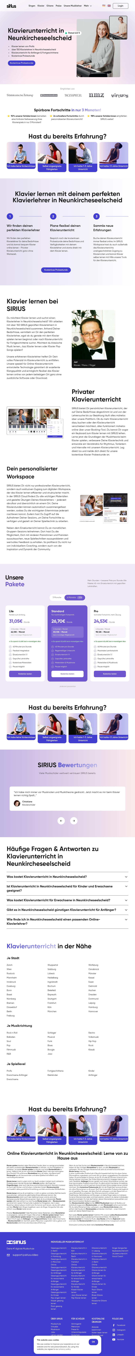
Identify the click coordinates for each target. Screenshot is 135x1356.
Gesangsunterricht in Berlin (58, 1249)
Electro (91, 1033)
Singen (32, 6)
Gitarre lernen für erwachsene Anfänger (99, 1278)
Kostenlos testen (25, 674)
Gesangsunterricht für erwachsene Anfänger (58, 1278)
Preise (58, 6)
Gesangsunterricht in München (58, 1260)
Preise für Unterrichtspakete (78, 1331)
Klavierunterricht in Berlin (79, 1255)
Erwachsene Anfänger (17, 1075)
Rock (90, 1046)
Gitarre (50, 6)
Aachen (92, 990)
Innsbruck (11, 982)
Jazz (50, 1054)
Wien (9, 969)
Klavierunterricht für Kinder (78, 1285)
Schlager (52, 1033)
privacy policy (65, 1349)
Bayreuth (52, 995)
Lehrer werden (57, 1335)
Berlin (9, 1012)
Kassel (91, 978)
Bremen (10, 1003)
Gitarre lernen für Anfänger (99, 1271)
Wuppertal (53, 965)
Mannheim (12, 978)
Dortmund (93, 999)
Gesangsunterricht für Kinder (58, 1294)
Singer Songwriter (119, 1248)
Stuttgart (52, 999)
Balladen (11, 1037)
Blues (50, 1046)
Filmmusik (11, 1050)
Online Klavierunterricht (78, 1266)
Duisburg (11, 986)
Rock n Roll (12, 1033)
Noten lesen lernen (99, 1333)
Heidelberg (53, 978)
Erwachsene (12, 1079)
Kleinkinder (53, 1075)
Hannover (93, 1012)
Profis (9, 1071)
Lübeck (51, 974)
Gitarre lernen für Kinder (99, 1285)
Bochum (52, 986)
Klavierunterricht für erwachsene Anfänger (78, 1278)
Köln (50, 1007)
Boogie (51, 1050)
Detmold (92, 986)
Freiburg (11, 1016)
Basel (9, 995)
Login (120, 6)
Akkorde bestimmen (96, 1328)
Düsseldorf (12, 1007)
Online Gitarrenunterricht (99, 1266)
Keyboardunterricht (120, 1251)
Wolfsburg (93, 965)
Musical (51, 1037)
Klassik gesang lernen (57, 1302)
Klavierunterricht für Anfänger (78, 1271)
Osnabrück (93, 969)
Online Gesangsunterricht (58, 1266)
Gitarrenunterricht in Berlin (99, 1260)
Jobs (53, 1332)
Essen (91, 982)
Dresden (92, 995)
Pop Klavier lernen (78, 1298)
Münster (92, 974)
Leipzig (91, 1003)
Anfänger (92, 1075)
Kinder (91, 1071)
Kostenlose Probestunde (21, 63)
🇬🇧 (109, 6)
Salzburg (52, 969)
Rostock (11, 974)
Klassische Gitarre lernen (99, 1302)
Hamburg (93, 1007)
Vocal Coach (117, 1256)
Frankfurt (52, 1003)
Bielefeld (52, 990)
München (52, 1012)
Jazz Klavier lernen (79, 1295)
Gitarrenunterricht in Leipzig (99, 1249)
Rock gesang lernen (56, 1307)
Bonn (9, 990)
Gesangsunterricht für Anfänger (58, 1271)
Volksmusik (93, 1037)
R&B (9, 1054)
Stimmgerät (76, 1324)
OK (93, 1342)
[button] (88, 6)
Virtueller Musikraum (55, 1328)
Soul (9, 1041)
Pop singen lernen (58, 1298)
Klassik (91, 1050)
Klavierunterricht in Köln (79, 1249)
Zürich (9, 965)
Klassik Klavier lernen (77, 1291)
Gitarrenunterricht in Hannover (99, 1255)
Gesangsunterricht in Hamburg (58, 1255)
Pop (8, 1046)
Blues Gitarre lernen (97, 1296)
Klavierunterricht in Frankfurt (79, 1260)
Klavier (41, 6)
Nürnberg (11, 999)
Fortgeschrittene (55, 1071)
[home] (13, 6)
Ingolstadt (52, 982)
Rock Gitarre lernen (97, 1291)
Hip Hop (92, 1041)
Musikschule (56, 1324)
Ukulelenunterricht (119, 1254)
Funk (50, 1041)
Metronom (75, 1327)
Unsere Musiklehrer (73, 6)
